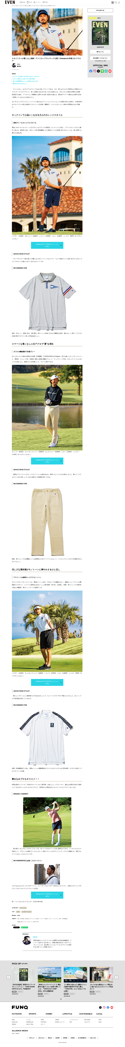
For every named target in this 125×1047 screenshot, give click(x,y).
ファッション (23, 907)
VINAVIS (57, 1019)
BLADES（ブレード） (60, 1022)
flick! (71, 1022)
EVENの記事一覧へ (100, 10)
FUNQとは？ (32, 1038)
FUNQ (13, 1019)
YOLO (13, 1033)
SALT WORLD (87, 1019)
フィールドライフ (74, 1019)
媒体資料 (58, 1038)
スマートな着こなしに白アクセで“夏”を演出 (24, 78)
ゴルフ (18, 911)
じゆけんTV (87, 1022)
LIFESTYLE (67, 1014)
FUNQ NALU (43, 1022)
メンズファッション (26, 911)
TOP (13, 5)
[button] (8, 977)
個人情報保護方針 (82, 1038)
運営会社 (50, 1038)
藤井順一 (35, 937)
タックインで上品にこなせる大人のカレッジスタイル (26, 76)
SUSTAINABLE (85, 1014)
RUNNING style (29, 1022)
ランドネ (28, 1019)
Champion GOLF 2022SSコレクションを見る (47, 245)
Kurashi (17, 1033)
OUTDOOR (17, 1014)
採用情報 (65, 1038)
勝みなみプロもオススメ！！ (20, 83)
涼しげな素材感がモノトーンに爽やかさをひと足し (25, 81)
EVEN (16, 5)
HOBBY (49, 1014)
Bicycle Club (14, 1022)
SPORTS (20, 991)
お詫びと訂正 (93, 1038)
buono (100, 1022)
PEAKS (42, 1019)
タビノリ (43, 1024)
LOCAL (99, 1014)
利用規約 (73, 1038)
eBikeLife (14, 1024)
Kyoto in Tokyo (29, 1024)
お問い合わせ (41, 1038)
